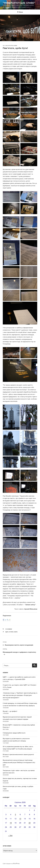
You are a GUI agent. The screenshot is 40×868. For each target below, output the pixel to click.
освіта (15, 632)
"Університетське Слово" (19, 2)
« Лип (10, 835)
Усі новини (8, 629)
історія (11, 632)
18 (11, 823)
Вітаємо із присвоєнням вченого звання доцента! (18, 754)
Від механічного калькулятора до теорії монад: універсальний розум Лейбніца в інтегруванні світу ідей (19, 762)
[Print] (10, 620)
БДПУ (6, 632)
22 (30, 823)
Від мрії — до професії (10, 711)
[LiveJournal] (7, 620)
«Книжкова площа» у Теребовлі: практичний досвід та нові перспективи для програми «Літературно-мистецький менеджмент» (20, 695)
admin (15, 45)
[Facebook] (3, 620)
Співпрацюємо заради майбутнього (14, 733)
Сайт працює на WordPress (11, 863)
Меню (21, 12)
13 (20, 818)
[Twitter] (5, 620)
